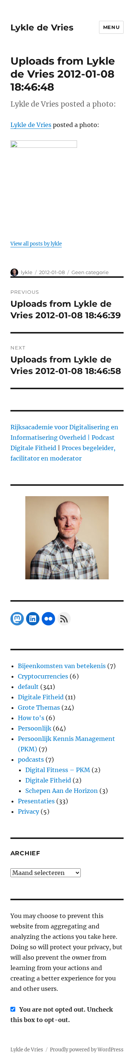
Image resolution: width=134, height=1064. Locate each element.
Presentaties (36, 801)
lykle (26, 272)
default (28, 686)
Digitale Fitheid (41, 697)
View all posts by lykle (36, 244)
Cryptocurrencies (43, 676)
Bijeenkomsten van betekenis (62, 666)
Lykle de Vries (41, 27)
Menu (111, 27)
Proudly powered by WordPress (87, 1050)
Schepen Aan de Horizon (61, 790)
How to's (31, 718)
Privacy (28, 811)
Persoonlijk (34, 728)
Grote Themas (39, 707)
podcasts (31, 759)
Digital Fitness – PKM (57, 770)
